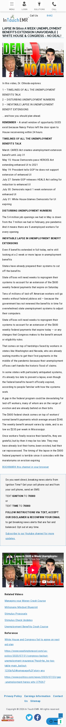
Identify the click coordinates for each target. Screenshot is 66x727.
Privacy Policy (13, 696)
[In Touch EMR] (16, 16)
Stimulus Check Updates (19, 620)
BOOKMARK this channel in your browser (25, 466)
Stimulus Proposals (16, 613)
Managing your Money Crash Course (25, 600)
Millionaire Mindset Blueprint (21, 607)
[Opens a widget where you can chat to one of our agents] (54, 721)
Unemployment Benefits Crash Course (26, 626)
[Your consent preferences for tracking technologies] (61, 722)
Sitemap (35, 701)
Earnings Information (37, 696)
